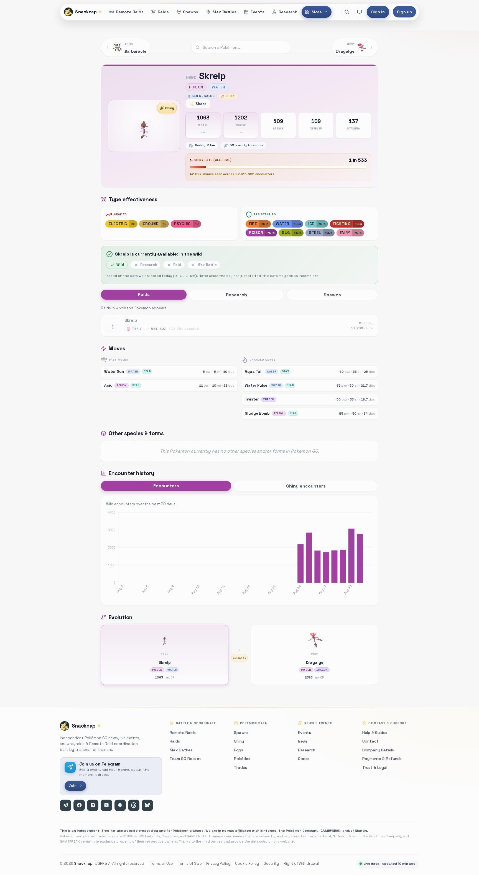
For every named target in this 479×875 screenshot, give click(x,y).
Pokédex (242, 758)
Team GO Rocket (185, 758)
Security (271, 863)
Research (306, 750)
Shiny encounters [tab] (306, 486)
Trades (240, 767)
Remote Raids (183, 732)
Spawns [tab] (332, 295)
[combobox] (241, 47)
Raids (175, 741)
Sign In (378, 11)
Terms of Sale (190, 863)
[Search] (347, 12)
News (303, 741)
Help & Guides (374, 732)
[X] (106, 805)
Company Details (378, 750)
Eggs (238, 750)
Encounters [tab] (166, 486)
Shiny (169, 108)
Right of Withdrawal (301, 863)
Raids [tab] (144, 294)
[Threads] (133, 805)
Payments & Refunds (382, 758)
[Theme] (359, 12)
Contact (370, 741)
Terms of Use (161, 863)
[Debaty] (120, 805)
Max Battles (181, 750)
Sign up (404, 11)
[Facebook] (79, 805)
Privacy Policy (218, 863)
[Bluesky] (147, 805)
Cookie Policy (247, 863)
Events (304, 732)
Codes (304, 758)
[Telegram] (65, 805)
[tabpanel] (239, 321)
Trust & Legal (374, 767)
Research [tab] (236, 295)
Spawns (241, 732)
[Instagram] (92, 805)
